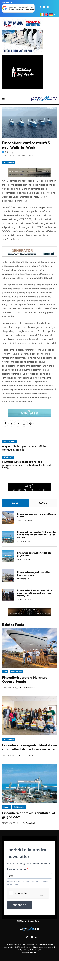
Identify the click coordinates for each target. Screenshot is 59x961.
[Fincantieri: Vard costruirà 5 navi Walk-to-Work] (18, 423)
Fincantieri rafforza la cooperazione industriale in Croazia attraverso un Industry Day (34, 593)
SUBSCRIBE (19, 905)
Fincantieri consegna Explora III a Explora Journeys (33, 573)
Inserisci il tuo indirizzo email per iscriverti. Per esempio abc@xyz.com (27, 883)
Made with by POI (29, 953)
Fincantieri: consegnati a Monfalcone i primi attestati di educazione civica (29, 747)
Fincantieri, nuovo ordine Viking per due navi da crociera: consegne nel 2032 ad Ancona (36, 535)
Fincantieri (9, 156)
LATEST (15, 503)
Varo (5, 672)
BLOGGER (43, 503)
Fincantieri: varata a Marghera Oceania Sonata (36, 515)
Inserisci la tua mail (17, 869)
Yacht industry (8, 162)
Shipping (9, 152)
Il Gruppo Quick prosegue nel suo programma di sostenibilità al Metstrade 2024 (27, 465)
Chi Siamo (21, 921)
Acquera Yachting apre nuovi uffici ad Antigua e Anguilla (25, 447)
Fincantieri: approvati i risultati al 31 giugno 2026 (34, 554)
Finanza (6, 807)
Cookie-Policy (34, 921)
